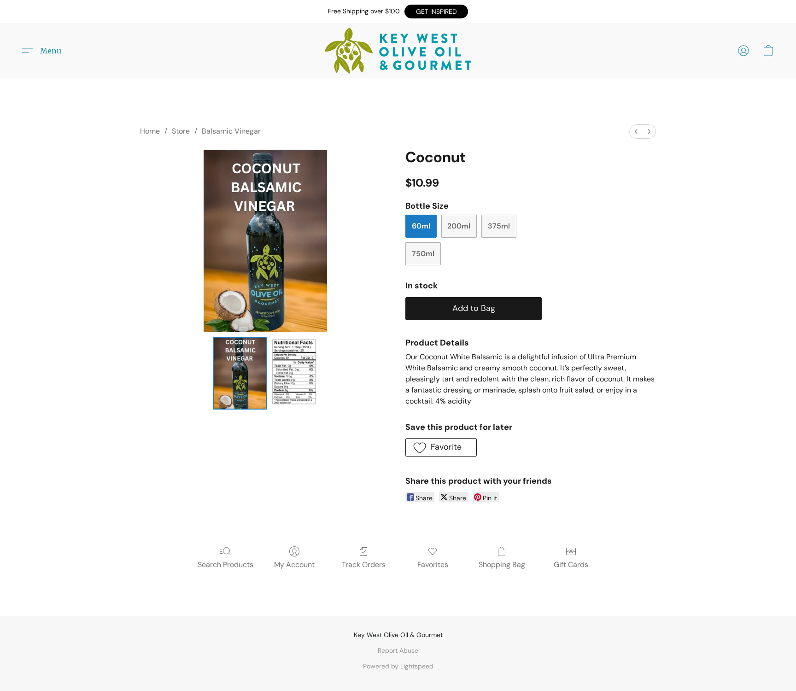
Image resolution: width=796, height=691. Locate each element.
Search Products (225, 564)
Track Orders (364, 564)
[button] (436, 11)
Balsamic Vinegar (231, 131)
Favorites (432, 564)
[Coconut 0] (240, 373)
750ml (423, 253)
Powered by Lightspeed (398, 666)
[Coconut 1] (293, 373)
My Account (294, 564)
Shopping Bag (502, 564)
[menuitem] (636, 131)
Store (181, 131)
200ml (458, 226)
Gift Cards (571, 564)
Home (150, 131)
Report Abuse (398, 650)
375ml (499, 226)
